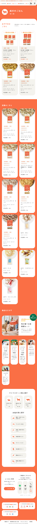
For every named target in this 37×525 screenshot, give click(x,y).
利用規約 (30, 521)
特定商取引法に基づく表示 (14, 521)
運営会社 (6, 521)
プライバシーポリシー (24, 521)
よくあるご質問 (9, 488)
